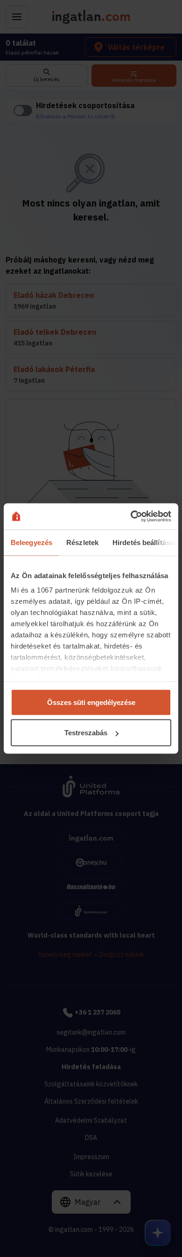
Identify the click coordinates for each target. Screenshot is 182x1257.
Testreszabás (85, 733)
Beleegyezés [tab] (31, 542)
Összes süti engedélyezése (91, 702)
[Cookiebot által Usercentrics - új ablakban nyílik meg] (131, 517)
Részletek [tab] (82, 542)
